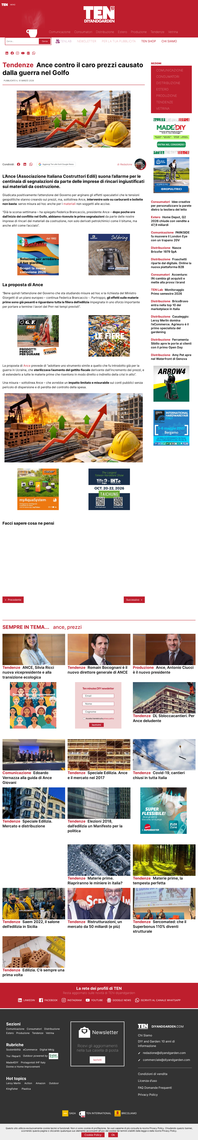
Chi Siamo (145, 1035)
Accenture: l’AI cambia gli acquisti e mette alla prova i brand (169, 278)
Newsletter (86, 41)
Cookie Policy (92, 1134)
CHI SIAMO (169, 41)
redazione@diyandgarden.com (164, 1053)
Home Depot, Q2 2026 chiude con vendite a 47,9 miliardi (170, 221)
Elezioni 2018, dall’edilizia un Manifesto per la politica (95, 826)
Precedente (14, 599)
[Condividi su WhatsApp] (31, 164)
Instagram (74, 1000)
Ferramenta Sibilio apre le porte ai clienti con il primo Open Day (171, 343)
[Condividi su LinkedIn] (25, 164)
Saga (72, 1113)
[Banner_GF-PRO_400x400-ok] (38, 355)
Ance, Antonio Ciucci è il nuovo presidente (163, 670)
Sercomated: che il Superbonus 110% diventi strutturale (159, 926)
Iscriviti (97, 1059)
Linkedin (29, 1000)
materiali (69, 204)
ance (59, 627)
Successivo (132, 599)
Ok (113, 1134)
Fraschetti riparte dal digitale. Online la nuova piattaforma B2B (171, 263)
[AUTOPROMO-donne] (33, 727)
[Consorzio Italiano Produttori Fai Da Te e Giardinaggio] (171, 153)
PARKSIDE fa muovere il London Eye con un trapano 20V (170, 236)
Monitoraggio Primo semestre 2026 (167, 291)
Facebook (51, 1000)
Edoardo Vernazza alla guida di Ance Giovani (27, 778)
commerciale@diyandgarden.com (166, 1060)
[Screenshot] (98, 727)
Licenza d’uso (147, 1081)
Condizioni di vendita (152, 1074)
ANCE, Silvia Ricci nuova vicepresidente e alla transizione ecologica (28, 672)
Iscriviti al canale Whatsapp (161, 1000)
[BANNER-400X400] (38, 274)
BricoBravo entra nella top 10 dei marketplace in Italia (169, 305)
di (124, 164)
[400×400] (38, 509)
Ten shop (148, 41)
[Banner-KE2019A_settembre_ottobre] (109, 274)
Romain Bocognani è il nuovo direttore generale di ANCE (98, 670)
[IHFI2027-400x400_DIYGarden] (171, 444)
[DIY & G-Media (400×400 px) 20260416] (109, 509)
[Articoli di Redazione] (140, 168)
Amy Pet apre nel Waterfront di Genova (171, 357)
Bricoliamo (129, 1113)
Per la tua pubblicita (119, 41)
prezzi (74, 627)
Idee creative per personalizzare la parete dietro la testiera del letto (171, 205)
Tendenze (18, 65)
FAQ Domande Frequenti (155, 1088)
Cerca (44, 41)
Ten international (98, 1113)
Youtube (97, 1000)
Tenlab (65, 41)
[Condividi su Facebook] (18, 164)
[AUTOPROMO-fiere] (109, 355)
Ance (26, 365)
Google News (122, 1000)
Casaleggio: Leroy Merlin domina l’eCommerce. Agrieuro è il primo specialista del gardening (170, 324)
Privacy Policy (148, 1094)
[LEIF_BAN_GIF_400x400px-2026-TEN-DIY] (163, 832)
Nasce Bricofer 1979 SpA (166, 249)
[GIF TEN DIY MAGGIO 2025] (171, 192)
